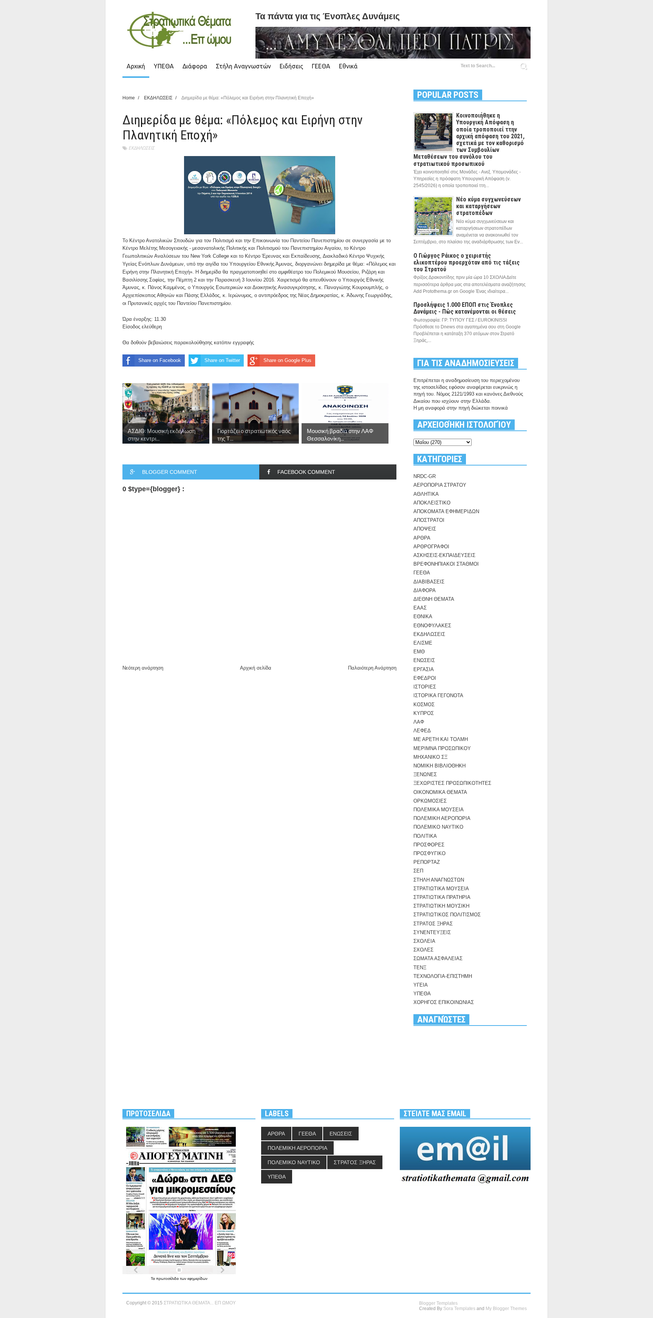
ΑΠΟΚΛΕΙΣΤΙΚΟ (431, 503)
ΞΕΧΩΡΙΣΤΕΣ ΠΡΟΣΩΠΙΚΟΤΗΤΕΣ (452, 783)
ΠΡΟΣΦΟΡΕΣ (428, 845)
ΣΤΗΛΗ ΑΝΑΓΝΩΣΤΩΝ (438, 880)
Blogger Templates (438, 1303)
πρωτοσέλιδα (168, 1278)
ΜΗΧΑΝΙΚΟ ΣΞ (430, 757)
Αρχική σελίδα (255, 668)
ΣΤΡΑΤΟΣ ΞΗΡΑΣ (433, 924)
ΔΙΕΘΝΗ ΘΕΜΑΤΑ (433, 599)
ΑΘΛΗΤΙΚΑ (426, 494)
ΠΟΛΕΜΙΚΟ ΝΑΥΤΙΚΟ (438, 827)
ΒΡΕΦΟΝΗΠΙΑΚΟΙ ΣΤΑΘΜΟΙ (446, 564)
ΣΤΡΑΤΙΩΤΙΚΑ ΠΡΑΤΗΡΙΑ (441, 897)
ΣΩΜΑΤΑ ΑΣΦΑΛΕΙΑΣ (438, 958)
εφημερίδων (197, 1278)
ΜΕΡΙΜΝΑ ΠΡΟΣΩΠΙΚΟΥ (442, 748)
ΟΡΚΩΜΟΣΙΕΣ (430, 801)
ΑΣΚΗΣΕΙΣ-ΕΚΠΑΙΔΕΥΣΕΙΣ (444, 555)
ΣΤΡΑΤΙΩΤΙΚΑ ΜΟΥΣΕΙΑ (441, 888)
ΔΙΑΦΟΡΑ (424, 590)
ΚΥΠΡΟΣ (423, 713)
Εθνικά (348, 66)
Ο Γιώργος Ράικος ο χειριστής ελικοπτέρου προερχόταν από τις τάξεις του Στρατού (466, 262)
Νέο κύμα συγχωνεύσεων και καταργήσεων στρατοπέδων (488, 206)
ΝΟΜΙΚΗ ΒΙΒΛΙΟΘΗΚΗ (439, 766)
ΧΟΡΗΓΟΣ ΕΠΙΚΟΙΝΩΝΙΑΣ (443, 1002)
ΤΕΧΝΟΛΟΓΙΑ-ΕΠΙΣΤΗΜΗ (442, 976)
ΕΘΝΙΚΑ (422, 616)
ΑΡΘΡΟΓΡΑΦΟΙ (431, 546)
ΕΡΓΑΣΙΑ (423, 669)
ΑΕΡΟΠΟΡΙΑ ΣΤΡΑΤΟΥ (439, 485)
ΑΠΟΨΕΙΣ (424, 529)
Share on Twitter (222, 360)
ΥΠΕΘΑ (164, 66)
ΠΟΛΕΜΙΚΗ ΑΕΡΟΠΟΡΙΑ (441, 818)
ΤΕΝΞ (419, 967)
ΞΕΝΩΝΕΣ (425, 774)
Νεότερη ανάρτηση (142, 668)
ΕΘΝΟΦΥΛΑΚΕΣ (432, 625)
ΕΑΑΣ (420, 608)
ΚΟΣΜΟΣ (424, 704)
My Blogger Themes (506, 1308)
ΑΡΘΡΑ (421, 538)
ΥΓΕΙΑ (420, 985)
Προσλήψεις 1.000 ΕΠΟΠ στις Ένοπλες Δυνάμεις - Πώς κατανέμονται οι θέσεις (464, 308)
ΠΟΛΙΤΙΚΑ (425, 836)
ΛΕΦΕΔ (422, 730)
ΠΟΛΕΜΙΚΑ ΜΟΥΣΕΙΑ (438, 809)
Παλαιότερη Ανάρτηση (372, 668)
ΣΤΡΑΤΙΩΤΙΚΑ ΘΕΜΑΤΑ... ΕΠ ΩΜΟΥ (200, 1303)
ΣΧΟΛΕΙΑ (424, 941)
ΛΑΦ (418, 722)
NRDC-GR (424, 476)
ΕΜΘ (419, 651)
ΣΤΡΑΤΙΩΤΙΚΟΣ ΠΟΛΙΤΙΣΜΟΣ (447, 914)
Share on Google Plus (287, 360)
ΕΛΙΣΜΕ (422, 643)
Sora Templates (459, 1308)
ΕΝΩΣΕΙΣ (424, 660)
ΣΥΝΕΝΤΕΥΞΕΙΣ (432, 932)
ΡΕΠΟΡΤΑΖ (426, 862)
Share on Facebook (159, 360)
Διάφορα (195, 66)
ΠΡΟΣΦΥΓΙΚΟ (429, 853)
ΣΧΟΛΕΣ (423, 950)
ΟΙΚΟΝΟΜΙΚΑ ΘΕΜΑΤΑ (440, 792)
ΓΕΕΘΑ (321, 66)
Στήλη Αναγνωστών (243, 66)
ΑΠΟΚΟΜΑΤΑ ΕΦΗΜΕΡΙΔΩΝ (446, 511)
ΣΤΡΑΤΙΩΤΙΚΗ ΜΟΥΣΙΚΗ (441, 906)
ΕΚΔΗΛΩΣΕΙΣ (141, 147)
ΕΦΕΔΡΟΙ (424, 678)
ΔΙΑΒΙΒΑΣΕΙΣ (428, 582)
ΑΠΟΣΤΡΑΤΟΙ (428, 520)
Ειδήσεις (291, 66)
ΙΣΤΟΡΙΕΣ (424, 687)
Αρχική (136, 66)
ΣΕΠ (418, 871)
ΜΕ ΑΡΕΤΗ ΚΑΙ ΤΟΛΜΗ (440, 739)
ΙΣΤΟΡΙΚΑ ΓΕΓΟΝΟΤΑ (438, 695)
